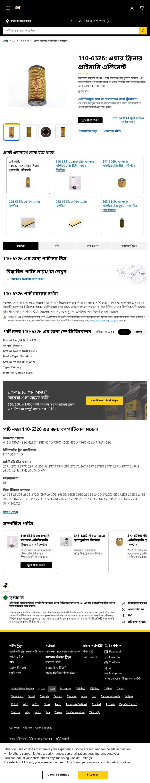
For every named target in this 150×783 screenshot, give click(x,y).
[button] (128, 120)
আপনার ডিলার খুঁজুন (58, 657)
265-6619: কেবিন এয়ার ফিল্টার (24, 204)
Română (96, 704)
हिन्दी (94, 696)
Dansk (120, 688)
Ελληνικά (72, 696)
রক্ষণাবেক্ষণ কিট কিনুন (104, 401)
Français (44, 696)
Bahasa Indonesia (110, 696)
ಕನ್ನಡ (25, 704)
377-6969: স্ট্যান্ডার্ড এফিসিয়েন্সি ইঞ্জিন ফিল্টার (119, 164)
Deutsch (58, 696)
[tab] (12, 132)
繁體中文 (94, 688)
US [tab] (124, 332)
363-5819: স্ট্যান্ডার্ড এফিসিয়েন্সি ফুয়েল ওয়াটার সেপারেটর (120, 206)
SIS (11, 662)
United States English (22, 688)
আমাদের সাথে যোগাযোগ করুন (63, 652)
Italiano (129, 696)
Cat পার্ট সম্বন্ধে (17, 668)
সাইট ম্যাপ (15, 673)
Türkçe (58, 712)
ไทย (48, 712)
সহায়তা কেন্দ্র (53, 662)
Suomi (31, 696)
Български (65, 688)
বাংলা (52, 688)
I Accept (92, 775)
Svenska (15, 712)
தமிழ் (27, 712)
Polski (58, 704)
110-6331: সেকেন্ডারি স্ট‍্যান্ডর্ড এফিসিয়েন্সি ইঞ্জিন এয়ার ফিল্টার (75, 166)
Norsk (47, 704)
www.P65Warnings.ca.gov (104, 320)
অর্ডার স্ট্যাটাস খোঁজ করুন (60, 673)
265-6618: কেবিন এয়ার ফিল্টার (71, 204)
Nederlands (17, 696)
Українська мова (75, 712)
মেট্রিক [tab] (139, 332)
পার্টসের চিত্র (16, 657)
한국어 (35, 704)
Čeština (108, 688)
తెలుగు (38, 712)
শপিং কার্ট (87, 652)
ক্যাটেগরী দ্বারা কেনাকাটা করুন (26, 652)
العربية (41, 688)
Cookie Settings (43, 727)
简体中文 (80, 688)
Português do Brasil (76, 704)
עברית (84, 696)
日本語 (14, 704)
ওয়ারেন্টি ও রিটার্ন (55, 668)
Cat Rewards (90, 657)
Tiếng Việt (94, 712)
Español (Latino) (128, 704)
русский (110, 704)
